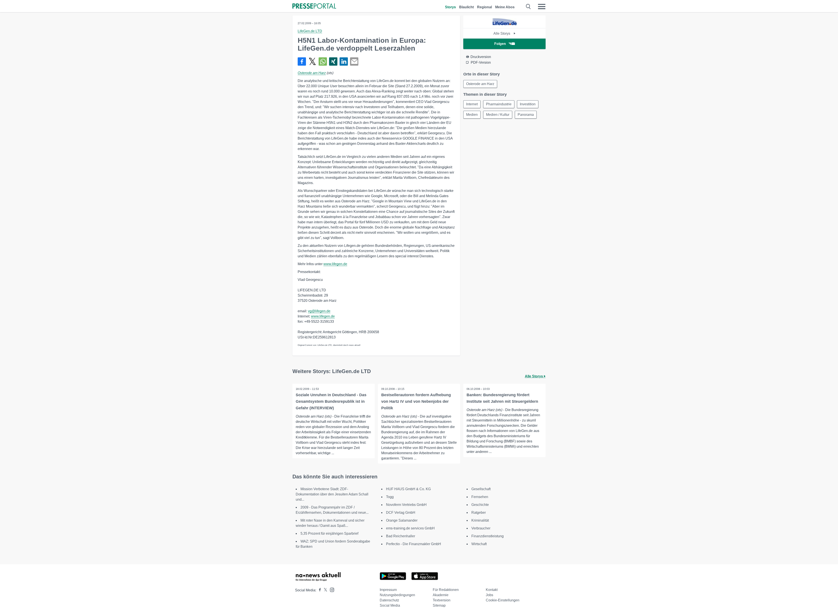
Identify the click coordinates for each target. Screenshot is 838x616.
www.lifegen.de (335, 264)
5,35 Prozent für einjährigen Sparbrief (329, 533)
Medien (472, 114)
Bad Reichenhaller (400, 536)
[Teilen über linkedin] (344, 61)
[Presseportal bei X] (324, 590)
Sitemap (439, 605)
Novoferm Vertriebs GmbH (406, 505)
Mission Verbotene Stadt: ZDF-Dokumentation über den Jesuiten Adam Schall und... (332, 494)
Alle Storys (502, 33)
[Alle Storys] (504, 24)
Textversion (441, 600)
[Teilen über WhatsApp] (323, 61)
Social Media (390, 605)
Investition (528, 104)
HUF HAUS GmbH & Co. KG (408, 489)
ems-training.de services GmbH (410, 528)
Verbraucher (480, 528)
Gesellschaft (481, 489)
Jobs (489, 595)
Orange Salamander (401, 520)
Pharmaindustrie (499, 104)
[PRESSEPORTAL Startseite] (314, 6)
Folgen (500, 44)
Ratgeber (478, 512)
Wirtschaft (479, 544)
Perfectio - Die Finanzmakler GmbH (413, 544)
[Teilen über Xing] (333, 61)
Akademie (440, 595)
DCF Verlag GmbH (400, 512)
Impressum (388, 590)
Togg (390, 497)
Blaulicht (466, 7)
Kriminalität (480, 520)
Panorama (526, 114)
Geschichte (480, 505)
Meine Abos (505, 7)
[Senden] (354, 61)
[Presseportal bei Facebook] (318, 590)
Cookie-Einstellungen (502, 600)
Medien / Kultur (497, 114)
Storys (450, 7)
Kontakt (492, 590)
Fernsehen (479, 497)
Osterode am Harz (312, 73)
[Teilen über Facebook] (302, 61)
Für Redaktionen (446, 590)
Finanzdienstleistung (487, 536)
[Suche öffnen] (528, 6)
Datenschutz (389, 600)
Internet (472, 104)
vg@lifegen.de (319, 311)
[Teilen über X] (312, 61)
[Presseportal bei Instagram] (330, 589)
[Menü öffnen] (542, 6)
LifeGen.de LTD (310, 31)
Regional (484, 7)
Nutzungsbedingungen (397, 595)
